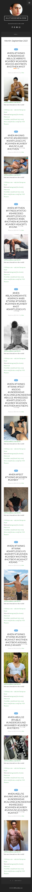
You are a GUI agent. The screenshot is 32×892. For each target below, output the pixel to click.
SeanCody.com (18, 119)
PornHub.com (8, 119)
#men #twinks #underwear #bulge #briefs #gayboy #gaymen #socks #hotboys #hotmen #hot (16, 60)
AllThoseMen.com (16, 18)
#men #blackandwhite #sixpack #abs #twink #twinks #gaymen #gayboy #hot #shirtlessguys (16, 302)
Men (16, 49)
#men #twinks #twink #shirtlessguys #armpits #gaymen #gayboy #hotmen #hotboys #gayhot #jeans (16, 554)
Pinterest (7, 117)
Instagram (12, 114)
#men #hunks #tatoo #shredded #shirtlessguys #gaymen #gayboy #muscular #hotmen (16, 142)
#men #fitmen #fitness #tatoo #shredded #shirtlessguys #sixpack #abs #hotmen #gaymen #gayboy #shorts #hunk (15, 217)
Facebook (20, 114)
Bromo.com (14, 121)
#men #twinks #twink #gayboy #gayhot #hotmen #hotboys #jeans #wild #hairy (16, 640)
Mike (22, 72)
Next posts (18, 880)
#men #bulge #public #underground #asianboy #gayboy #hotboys (16, 722)
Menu (15, 34)
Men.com (7, 121)
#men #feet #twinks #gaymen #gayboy (16, 477)
